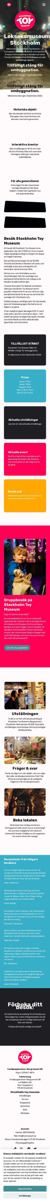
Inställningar (25, 1196)
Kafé (25, 1110)
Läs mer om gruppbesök (17, 648)
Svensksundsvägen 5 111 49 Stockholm (28, 1139)
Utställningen (25, 1096)
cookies (17, 1158)
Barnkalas (25, 1113)
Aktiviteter (25, 1106)
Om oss (25, 1099)
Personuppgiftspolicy (25, 1143)
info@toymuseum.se (27, 1136)
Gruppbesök (25, 1103)
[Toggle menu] (43, 5)
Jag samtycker (25, 1189)
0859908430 (29, 1132)
